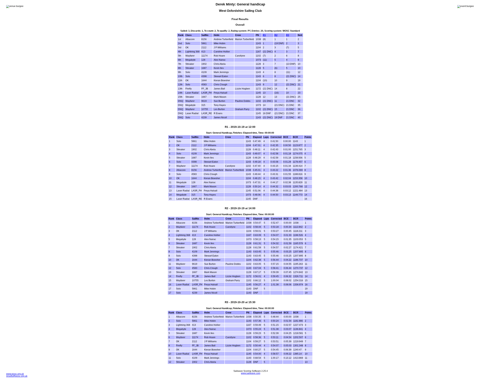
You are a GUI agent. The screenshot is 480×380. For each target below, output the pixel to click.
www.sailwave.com (250, 373)
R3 (287, 35)
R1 (264, 35)
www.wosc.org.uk (15, 374)
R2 (276, 35)
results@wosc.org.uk (16, 376)
